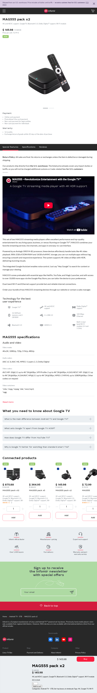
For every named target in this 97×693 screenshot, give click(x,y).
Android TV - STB (47, 689)
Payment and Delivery (35, 653)
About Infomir (56, 653)
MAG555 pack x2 (64, 491)
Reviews (43, 147)
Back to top (51, 606)
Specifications (28, 147)
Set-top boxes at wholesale (64, 689)
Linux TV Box (7, 653)
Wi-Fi (91, 689)
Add (13, 518)
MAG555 (86, 491)
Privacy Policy (80, 653)
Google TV (85, 689)
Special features (10, 147)
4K (79, 689)
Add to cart (37, 686)
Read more (8, 402)
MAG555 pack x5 (37, 491)
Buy (85, 659)
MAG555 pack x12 (11, 491)
